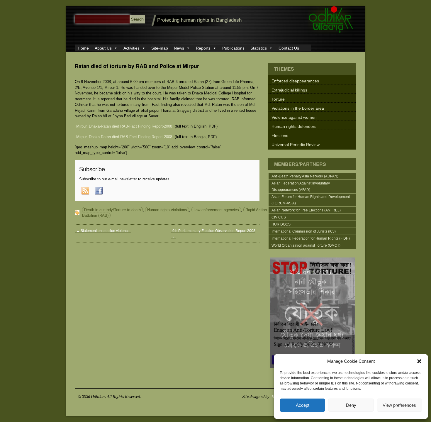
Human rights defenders (294, 126)
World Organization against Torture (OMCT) (306, 245)
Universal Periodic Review (296, 144)
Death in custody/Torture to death (112, 210)
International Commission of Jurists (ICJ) (304, 231)
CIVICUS (279, 217)
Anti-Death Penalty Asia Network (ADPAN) (305, 176)
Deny (351, 405)
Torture (278, 99)
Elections (280, 135)
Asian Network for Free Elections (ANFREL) (306, 210)
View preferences (399, 405)
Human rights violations (167, 210)
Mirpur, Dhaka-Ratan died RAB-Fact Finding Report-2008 (124, 126)
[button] (419, 361)
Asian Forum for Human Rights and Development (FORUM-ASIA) (311, 200)
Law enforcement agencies (216, 210)
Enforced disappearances (295, 81)
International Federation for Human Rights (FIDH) (311, 238)
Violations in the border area (298, 108)
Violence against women (294, 117)
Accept (302, 405)
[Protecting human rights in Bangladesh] (331, 32)
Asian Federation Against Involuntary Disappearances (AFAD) (301, 186)
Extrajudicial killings (289, 90)
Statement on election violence (103, 231)
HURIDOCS (281, 224)
